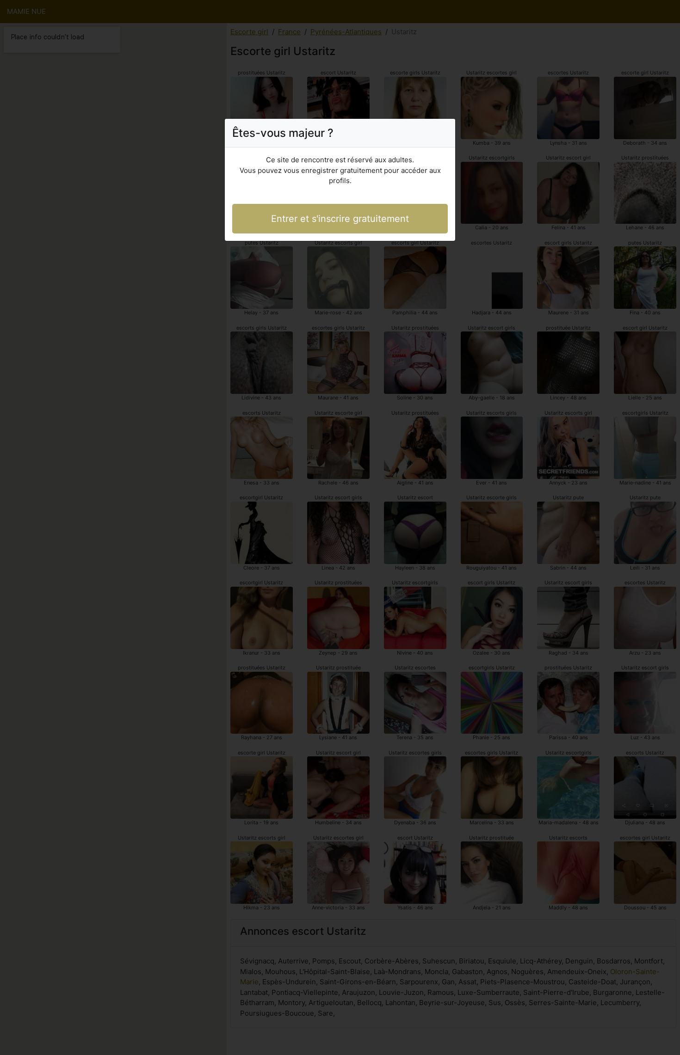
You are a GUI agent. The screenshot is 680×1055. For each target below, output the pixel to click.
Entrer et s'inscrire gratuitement (340, 218)
